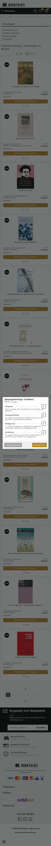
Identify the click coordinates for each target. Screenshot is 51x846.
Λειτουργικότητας (12, 415)
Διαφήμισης (10, 424)
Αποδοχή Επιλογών (13, 445)
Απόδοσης (9, 432)
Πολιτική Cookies (10, 402)
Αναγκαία (9, 406)
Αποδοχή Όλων (39, 445)
